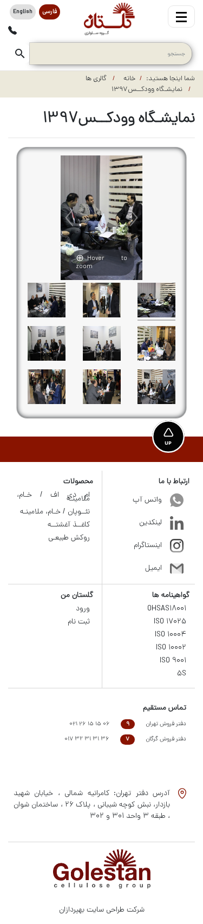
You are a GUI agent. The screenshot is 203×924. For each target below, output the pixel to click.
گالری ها (97, 79)
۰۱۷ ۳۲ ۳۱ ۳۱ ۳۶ (86, 739)
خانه (129, 79)
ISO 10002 (171, 648)
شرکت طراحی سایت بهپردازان (102, 910)
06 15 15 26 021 (89, 724)
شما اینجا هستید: (170, 79)
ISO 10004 (170, 635)
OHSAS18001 (166, 609)
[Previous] (69, 218)
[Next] (133, 218)
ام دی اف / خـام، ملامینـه (53, 497)
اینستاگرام (148, 545)
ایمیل (153, 568)
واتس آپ (147, 500)
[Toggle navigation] (181, 16)
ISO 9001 (173, 661)
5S (181, 674)
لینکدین (150, 523)
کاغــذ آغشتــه (69, 525)
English (22, 12)
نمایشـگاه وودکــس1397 (148, 89)
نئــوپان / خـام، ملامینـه (55, 512)
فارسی (49, 12)
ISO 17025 (170, 622)
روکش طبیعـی (69, 538)
